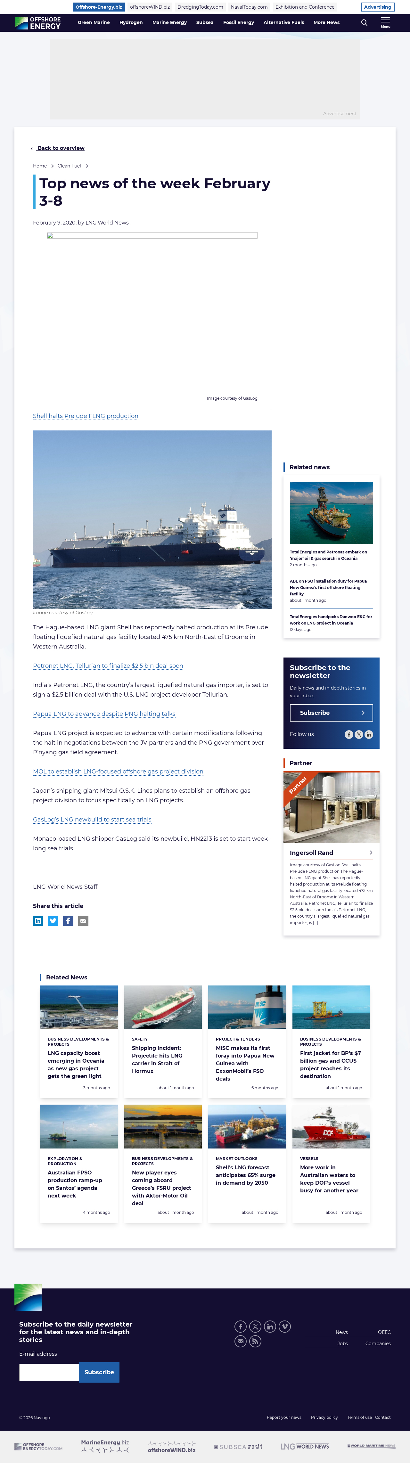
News (342, 1332)
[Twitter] (359, 734)
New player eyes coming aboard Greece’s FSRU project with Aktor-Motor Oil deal (161, 1188)
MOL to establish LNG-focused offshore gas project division (118, 771)
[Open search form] (364, 23)
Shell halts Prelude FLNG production (85, 416)
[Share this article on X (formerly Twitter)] (53, 921)
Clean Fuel (69, 166)
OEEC (384, 1332)
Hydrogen (131, 22)
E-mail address (38, 1354)
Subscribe (315, 712)
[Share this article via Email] (83, 921)
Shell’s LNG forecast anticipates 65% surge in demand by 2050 (245, 1175)
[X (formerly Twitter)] (255, 1326)
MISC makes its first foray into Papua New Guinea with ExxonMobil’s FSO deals (245, 1063)
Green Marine (94, 22)
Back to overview (60, 148)
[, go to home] (38, 23)
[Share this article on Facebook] (68, 921)
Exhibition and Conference (304, 7)
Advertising (377, 7)
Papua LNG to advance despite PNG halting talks (104, 713)
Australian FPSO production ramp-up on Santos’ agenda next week (75, 1184)
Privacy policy (324, 1417)
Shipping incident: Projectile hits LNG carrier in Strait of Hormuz (157, 1059)
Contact (383, 1417)
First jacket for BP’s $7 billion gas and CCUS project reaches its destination (330, 1064)
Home (40, 166)
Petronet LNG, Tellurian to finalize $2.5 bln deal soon (108, 665)
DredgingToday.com (200, 7)
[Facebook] (349, 734)
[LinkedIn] (369, 734)
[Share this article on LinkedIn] (38, 921)
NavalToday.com (249, 7)
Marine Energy (169, 22)
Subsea (205, 22)
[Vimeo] (285, 1326)
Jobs (343, 1343)
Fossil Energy (238, 22)
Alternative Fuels (284, 22)
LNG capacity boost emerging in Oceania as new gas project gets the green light (76, 1064)
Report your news (284, 1417)
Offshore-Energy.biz (99, 7)
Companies (378, 1343)
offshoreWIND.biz (150, 7)
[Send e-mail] (240, 1341)
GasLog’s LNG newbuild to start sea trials (92, 819)
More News (327, 22)
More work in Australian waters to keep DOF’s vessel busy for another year (329, 1179)
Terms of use (360, 1417)
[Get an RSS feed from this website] (255, 1341)
